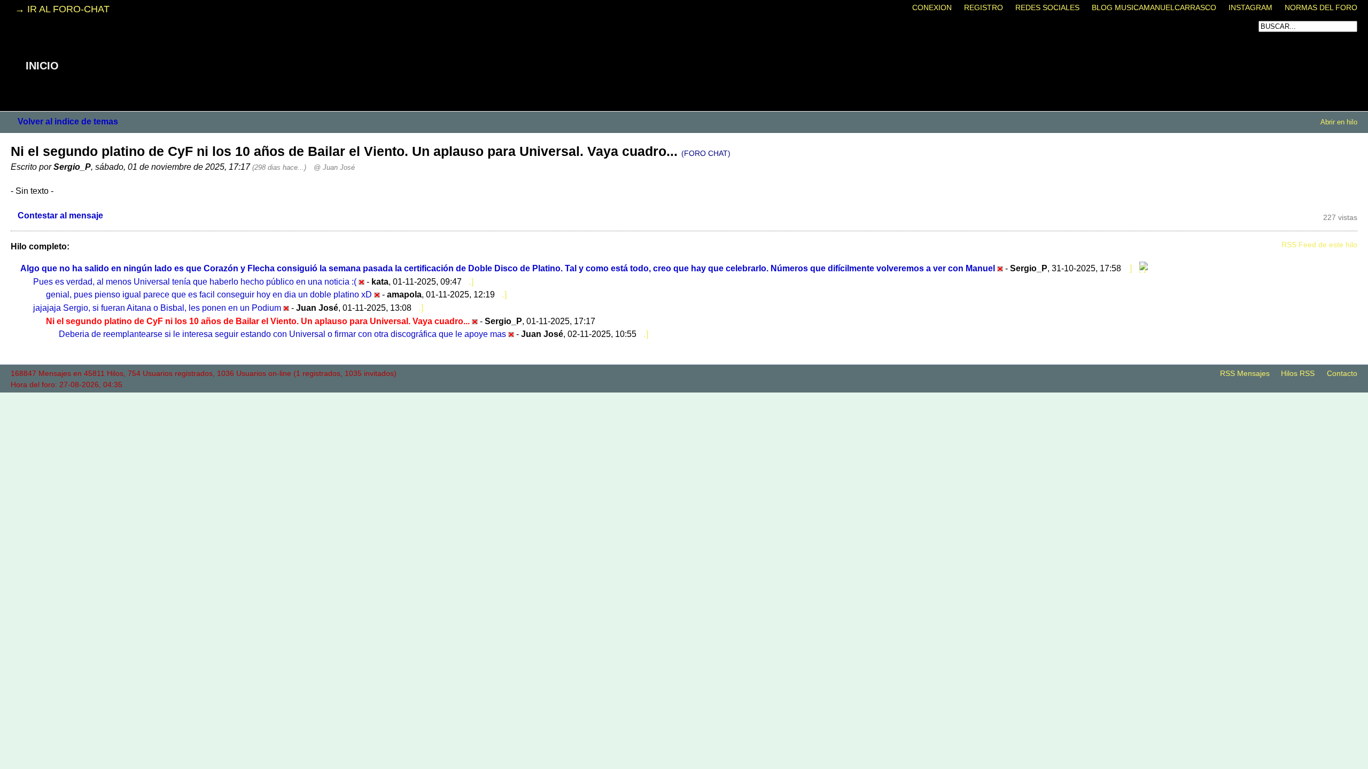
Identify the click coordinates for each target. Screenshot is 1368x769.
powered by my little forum (684, 396)
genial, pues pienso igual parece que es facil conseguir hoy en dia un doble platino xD (209, 294)
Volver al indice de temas (68, 121)
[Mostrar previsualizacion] (1127, 268)
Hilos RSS (1298, 374)
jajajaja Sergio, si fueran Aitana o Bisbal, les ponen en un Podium (157, 307)
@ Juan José (334, 167)
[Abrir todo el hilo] (1141, 268)
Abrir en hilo (1338, 122)
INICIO (42, 66)
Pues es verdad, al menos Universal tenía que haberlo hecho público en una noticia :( (194, 281)
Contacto (1342, 374)
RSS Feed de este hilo (1319, 245)
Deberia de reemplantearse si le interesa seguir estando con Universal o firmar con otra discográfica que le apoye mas (282, 334)
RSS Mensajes (1245, 374)
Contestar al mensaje (60, 215)
